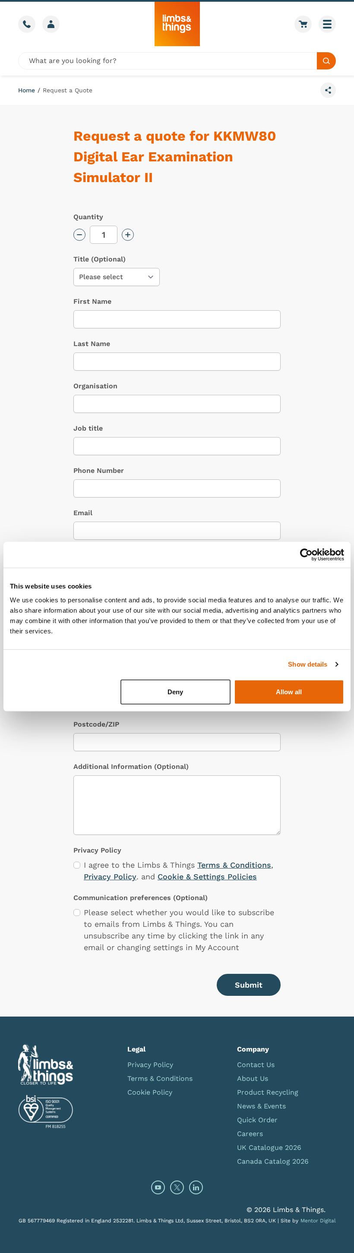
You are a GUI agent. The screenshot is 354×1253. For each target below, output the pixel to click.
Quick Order (257, 1120)
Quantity (88, 217)
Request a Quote (67, 90)
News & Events (261, 1106)
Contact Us (256, 1065)
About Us (252, 1078)
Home (26, 90)
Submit (248, 984)
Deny (175, 691)
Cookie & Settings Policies (207, 876)
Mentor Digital (318, 1221)
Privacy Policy (110, 876)
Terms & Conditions (234, 864)
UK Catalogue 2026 (269, 1147)
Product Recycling (267, 1092)
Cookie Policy (149, 1092)
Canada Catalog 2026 (273, 1161)
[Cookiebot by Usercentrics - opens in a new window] (306, 554)
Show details (307, 664)
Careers (250, 1134)
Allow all (289, 691)
